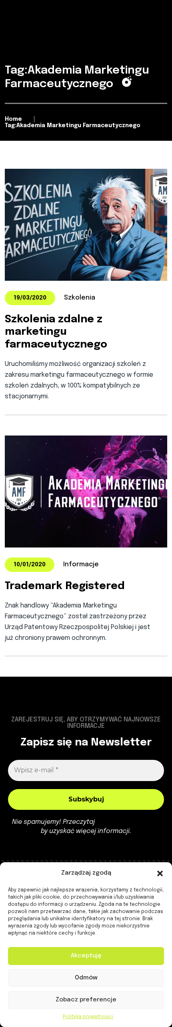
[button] (160, 873)
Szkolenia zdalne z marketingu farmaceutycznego (56, 332)
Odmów (86, 978)
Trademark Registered (65, 586)
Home (13, 119)
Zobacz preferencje (86, 1000)
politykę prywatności (128, 822)
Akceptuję (86, 956)
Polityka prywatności (88, 1017)
